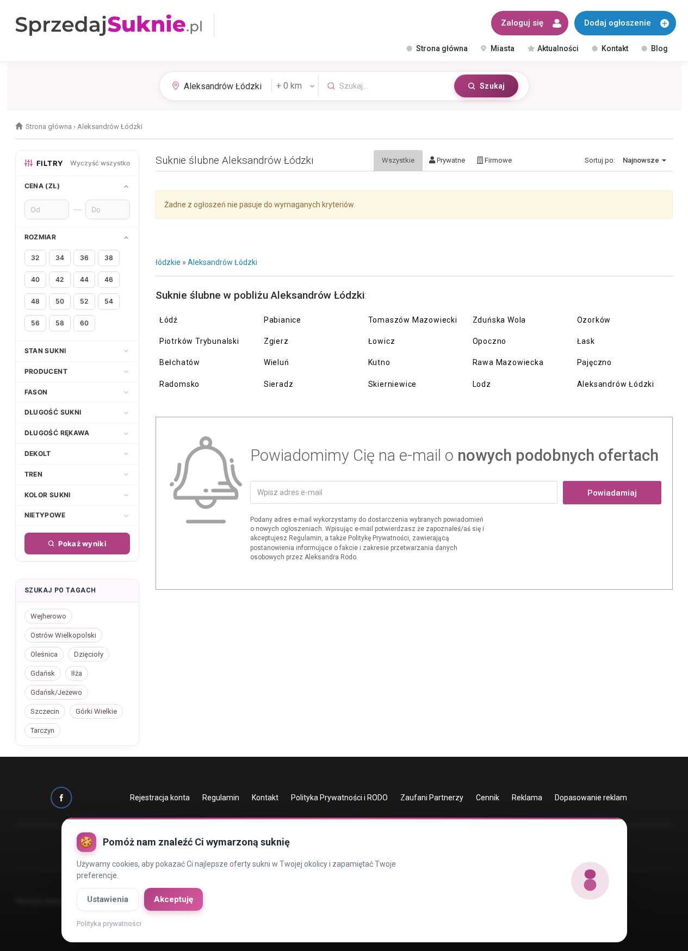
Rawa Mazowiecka (508, 362)
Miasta (503, 48)
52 (84, 301)
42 (59, 279)
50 (59, 301)
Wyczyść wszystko (100, 163)
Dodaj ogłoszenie (617, 23)
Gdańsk (42, 673)
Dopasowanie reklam (591, 797)
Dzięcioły (88, 654)
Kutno (379, 362)
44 (84, 279)
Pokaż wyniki (82, 543)
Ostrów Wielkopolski (63, 635)
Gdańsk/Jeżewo (56, 692)
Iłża (76, 673)
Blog (659, 48)
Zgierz (276, 341)
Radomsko (179, 384)
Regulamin (220, 797)
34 (59, 258)
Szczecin (44, 711)
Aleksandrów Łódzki (222, 262)
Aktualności (558, 48)
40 (35, 279)
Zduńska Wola (499, 320)
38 (108, 258)
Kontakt (615, 48)
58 (59, 323)
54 (108, 301)
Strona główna (442, 48)
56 (35, 323)
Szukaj (492, 86)
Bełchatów (179, 362)
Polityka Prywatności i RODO (339, 797)
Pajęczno (594, 362)
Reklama (527, 797)
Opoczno (490, 341)
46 (108, 279)
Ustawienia (107, 899)
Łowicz (381, 341)
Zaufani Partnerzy (431, 797)
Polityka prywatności (109, 923)
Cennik (487, 797)
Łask (586, 341)
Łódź (168, 320)
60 (84, 323)
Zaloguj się (522, 23)
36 (84, 258)
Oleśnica (44, 654)
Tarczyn (42, 730)
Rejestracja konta (160, 797)
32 (35, 258)
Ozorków (594, 320)
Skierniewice (392, 384)
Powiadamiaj (612, 493)
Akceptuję (173, 899)
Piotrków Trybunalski (199, 341)
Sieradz (279, 384)
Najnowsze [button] (642, 160)
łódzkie (168, 262)
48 (35, 301)
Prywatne (450, 160)
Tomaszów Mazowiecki (412, 320)
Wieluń (276, 362)
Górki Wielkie (96, 711)
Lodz (482, 384)
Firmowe (497, 160)
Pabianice (282, 320)
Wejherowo (48, 616)
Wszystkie (398, 160)
